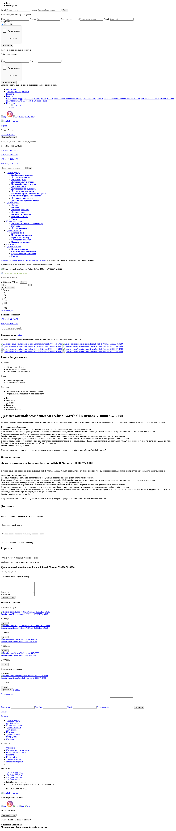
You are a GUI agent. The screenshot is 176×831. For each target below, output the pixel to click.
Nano (68, 98)
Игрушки (10, 732)
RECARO (169, 98)
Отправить (139, 707)
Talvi (56, 98)
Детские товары (13, 734)
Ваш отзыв (6, 592)
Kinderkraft (113, 98)
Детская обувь (12, 203)
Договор (10, 739)
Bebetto (128, 98)
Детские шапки (18, 186)
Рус (12, 108)
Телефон (33, 61)
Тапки (14, 219)
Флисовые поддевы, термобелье (26, 196)
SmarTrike (38, 101)
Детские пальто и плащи (22, 182)
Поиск (28, 168)
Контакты (10, 103)
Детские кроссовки (20, 210)
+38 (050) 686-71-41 (9, 155)
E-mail (106, 19)
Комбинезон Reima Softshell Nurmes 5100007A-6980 (23, 678)
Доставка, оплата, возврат (17, 91)
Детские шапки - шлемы (22, 191)
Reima (8, 98)
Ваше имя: (5, 594)
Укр (19, 105)
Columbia (87, 98)
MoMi (162, 98)
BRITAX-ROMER (151, 98)
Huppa (20, 98)
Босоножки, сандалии (21, 214)
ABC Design (137, 98)
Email (3, 10)
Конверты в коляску (21, 240)
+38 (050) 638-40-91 (9, 159)
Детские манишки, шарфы (23, 189)
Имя (3, 19)
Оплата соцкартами (14, 762)
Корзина (4, 126)
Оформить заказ (8, 134)
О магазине (11, 89)
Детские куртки (18, 179)
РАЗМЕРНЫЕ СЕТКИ (16, 752)
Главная (4, 260)
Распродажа (11, 737)
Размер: (6, 290)
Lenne (14, 98)
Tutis (45, 101)
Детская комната (13, 247)
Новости (10, 94)
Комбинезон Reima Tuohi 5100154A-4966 (19, 642)
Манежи (15, 256)
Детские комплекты (20, 177)
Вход (65, 10)
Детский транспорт (14, 221)
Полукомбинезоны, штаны (23, 184)
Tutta (31, 98)
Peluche (74, 98)
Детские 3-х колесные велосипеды (27, 223)
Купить (23, 282)
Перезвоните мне (8, 82)
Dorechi (100, 98)
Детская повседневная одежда (25, 200)
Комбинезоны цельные (22, 175)
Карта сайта (11, 757)
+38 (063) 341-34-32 (9, 150)
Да (5, 24)
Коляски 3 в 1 (17, 233)
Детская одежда (13, 173)
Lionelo (121, 98)
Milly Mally (11, 101)
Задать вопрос (7, 310)
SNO (80, 98)
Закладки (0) (24, 116)
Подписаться (6, 22)
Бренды (9, 96)
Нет (12, 24)
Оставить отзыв (8, 597)
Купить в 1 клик (8, 288)
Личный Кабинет (14, 759)
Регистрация (7, 45)
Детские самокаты (20, 228)
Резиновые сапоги (19, 217)
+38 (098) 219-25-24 (9, 163)
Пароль (34, 10)
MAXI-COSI (21, 101)
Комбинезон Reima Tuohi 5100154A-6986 (19, 655)
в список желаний (13, 328)
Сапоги (14, 205)
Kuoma (37, 98)
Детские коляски (13, 230)
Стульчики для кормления (23, 251)
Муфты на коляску (20, 237)
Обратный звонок (8, 137)
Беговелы (15, 226)
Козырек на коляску (20, 242)
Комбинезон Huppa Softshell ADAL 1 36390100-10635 (24, 614)
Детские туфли (18, 212)
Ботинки (15, 207)
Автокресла (11, 244)
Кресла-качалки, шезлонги (23, 254)
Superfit (50, 98)
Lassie (26, 98)
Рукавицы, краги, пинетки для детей (28, 193)
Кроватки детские (19, 249)
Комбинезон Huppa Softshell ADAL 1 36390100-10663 (24, 628)
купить (4, 687)
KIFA (93, 98)
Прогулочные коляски (21, 235)
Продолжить (7, 690)
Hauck (30, 101)
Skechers (62, 98)
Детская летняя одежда (22, 198)
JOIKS (43, 98)
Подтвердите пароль (70, 19)
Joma (106, 98)
